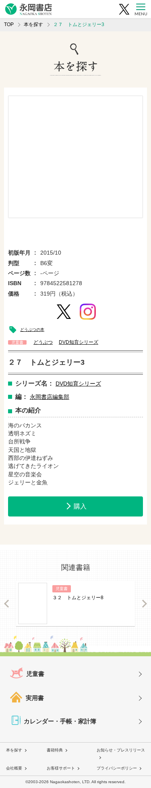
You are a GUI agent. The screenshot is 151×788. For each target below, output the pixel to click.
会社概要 (14, 768)
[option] (75, 157)
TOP (9, 24)
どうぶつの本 (32, 329)
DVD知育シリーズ (78, 383)
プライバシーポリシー (117, 768)
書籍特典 (55, 750)
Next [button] (144, 603)
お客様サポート (61, 768)
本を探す (33, 24)
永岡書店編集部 (49, 397)
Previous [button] (7, 603)
